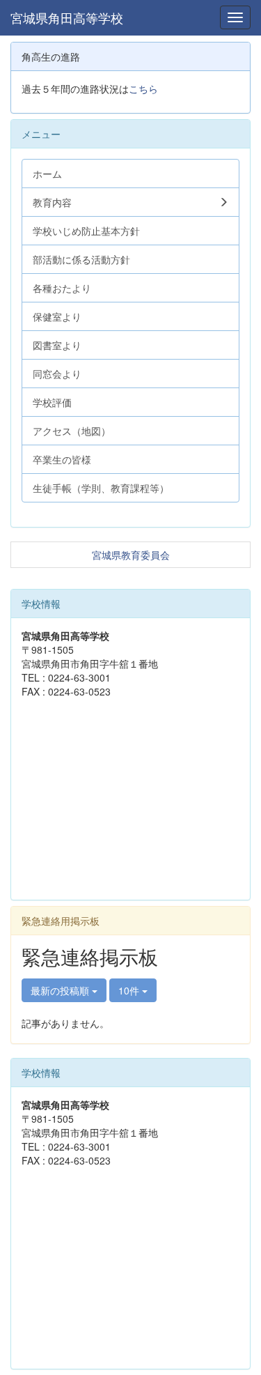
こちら (143, 88)
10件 (130, 990)
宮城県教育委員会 (131, 555)
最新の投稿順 (61, 990)
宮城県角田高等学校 (66, 17)
